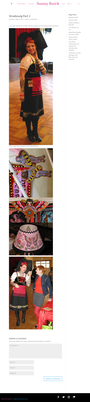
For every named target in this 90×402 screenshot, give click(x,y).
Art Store (31, 4)
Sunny (12, 19)
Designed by (16, 399)
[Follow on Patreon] (74, 397)
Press (63, 4)
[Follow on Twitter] (63, 397)
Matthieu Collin (24, 399)
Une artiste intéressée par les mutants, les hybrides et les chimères (74, 46)
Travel (26, 19)
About (69, 4)
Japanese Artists (73, 17)
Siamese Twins (73, 20)
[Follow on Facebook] (58, 397)
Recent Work (21, 4)
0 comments (33, 19)
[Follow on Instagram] (69, 397)
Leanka (11, 26)
